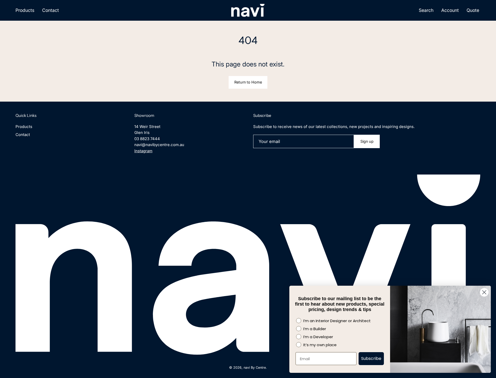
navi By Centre (255, 367)
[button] (426, 10)
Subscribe (371, 358)
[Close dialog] (484, 292)
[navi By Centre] (248, 10)
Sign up (367, 141)
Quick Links (26, 115)
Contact (23, 134)
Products (24, 126)
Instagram (143, 150)
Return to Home (248, 82)
